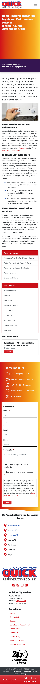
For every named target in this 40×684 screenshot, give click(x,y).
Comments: (8, 450)
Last (4, 426)
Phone (6, 440)
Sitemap (23, 674)
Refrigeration (9, 330)
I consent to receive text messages (18, 473)
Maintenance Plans (11, 305)
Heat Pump (8, 300)
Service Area (15, 629)
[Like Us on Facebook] (13, 586)
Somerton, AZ (13, 535)
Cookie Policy (15, 636)
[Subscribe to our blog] (26, 586)
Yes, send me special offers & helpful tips (16, 465)
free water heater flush (10, 150)
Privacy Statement (17, 640)
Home (12, 613)
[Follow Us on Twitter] (18, 586)
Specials (13, 621)
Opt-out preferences (18, 644)
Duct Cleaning (9, 310)
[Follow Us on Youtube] (22, 586)
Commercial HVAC (10, 325)
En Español (14, 617)
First (4, 419)
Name (6, 410)
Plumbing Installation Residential (16, 268)
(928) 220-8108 (9, 679)
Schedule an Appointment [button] (30, 680)
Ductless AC (8, 315)
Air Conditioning (10, 290)
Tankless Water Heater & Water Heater (19, 258)
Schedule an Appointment (20, 625)
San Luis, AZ (12, 530)
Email (6, 430)
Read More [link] (8, 351)
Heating (7, 295)
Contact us (23, 148)
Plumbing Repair (10, 273)
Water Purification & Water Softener (17, 263)
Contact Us (14, 632)
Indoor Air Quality (10, 320)
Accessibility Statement (22, 671)
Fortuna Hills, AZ (14, 525)
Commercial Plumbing (12, 278)
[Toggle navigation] (35, 5)
